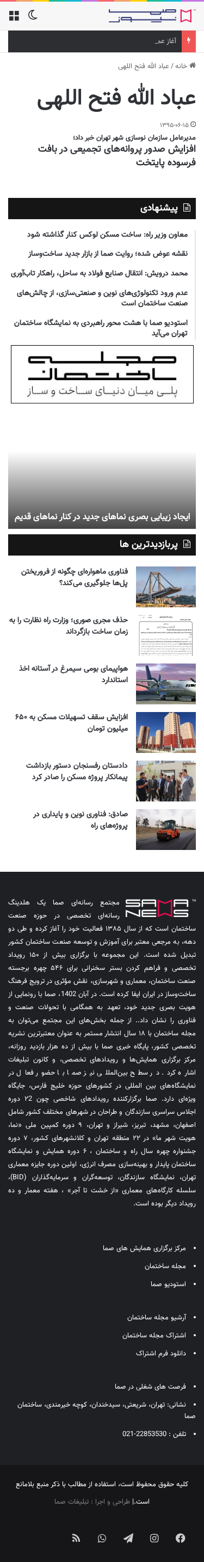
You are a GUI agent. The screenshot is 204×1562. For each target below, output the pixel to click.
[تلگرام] (128, 1538)
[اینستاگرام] (154, 1538)
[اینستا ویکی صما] (50, 1529)
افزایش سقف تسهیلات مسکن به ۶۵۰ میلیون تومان (71, 723)
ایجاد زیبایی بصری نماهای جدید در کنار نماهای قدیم (102, 517)
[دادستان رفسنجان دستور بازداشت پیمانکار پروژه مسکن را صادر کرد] (166, 781)
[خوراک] (76, 1538)
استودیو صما (168, 1284)
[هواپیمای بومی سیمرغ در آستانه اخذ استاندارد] (166, 684)
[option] (102, 469)
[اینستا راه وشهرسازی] (24, 1529)
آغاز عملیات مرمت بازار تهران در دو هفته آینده (113, 41)
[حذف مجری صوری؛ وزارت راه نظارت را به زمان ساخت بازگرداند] (166, 635)
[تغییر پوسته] (32, 20)
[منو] (13, 20)
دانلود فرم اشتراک (161, 1353)
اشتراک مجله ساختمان (154, 1335)
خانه (182, 66)
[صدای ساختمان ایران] (152, 15)
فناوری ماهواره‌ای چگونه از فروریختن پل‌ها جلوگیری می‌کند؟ (74, 577)
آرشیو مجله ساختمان (156, 1317)
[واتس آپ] (102, 1538)
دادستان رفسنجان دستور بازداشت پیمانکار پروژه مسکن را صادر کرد (77, 771)
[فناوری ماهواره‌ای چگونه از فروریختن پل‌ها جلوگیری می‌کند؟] (166, 586)
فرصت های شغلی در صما (150, 1387)
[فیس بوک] (181, 1538)
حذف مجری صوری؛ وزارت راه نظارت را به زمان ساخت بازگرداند (68, 626)
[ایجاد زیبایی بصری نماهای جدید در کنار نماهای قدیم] (102, 469)
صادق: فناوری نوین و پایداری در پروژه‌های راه (80, 820)
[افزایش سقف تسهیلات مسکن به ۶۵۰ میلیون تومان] (166, 732)
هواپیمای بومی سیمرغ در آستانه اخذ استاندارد (73, 674)
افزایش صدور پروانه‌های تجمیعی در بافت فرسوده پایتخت (117, 156)
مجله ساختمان (165, 1266)
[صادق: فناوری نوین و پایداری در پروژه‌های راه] (166, 829)
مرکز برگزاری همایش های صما (144, 1248)
